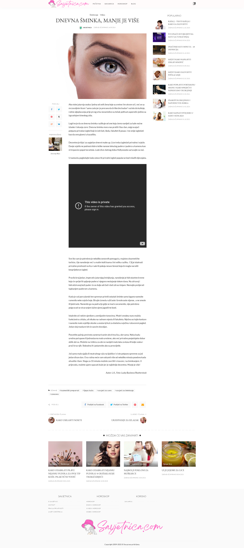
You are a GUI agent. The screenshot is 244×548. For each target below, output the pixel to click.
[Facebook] (52, 109)
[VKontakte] (59, 124)
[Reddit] (52, 124)
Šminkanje (94, 15)
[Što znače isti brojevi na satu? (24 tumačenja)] (159, 37)
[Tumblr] (59, 117)
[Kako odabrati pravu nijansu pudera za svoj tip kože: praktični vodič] (65, 454)
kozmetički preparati (70, 390)
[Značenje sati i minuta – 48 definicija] (159, 50)
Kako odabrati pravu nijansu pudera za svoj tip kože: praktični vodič (64, 473)
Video (102, 15)
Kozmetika (54, 464)
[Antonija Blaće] (55, 144)
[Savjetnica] (68, 4)
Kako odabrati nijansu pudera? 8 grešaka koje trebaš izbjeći (100, 473)
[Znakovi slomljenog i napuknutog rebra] (159, 103)
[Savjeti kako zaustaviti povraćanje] (159, 75)
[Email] (143, 405)
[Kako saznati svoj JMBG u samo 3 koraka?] (159, 116)
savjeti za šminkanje (125, 390)
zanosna (55, 394)
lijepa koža (88, 390)
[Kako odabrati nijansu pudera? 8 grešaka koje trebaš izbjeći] (103, 454)
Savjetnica (87, 27)
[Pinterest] (52, 117)
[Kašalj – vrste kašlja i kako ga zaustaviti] (159, 24)
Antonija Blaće (55, 153)
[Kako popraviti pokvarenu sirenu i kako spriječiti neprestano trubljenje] (159, 89)
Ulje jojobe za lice (173, 470)
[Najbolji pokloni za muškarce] (141, 454)
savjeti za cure (104, 390)
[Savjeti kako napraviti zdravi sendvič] (159, 62)
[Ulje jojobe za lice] (179, 454)
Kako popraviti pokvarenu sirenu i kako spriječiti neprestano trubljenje (181, 87)
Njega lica (167, 464)
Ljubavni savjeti (139, 464)
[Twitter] (59, 109)
